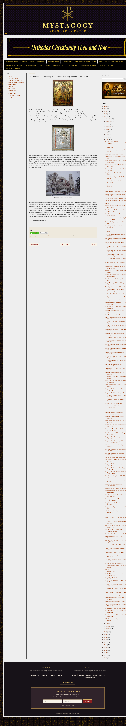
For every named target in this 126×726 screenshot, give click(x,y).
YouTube (52, 675)
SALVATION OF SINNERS (88, 65)
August (108, 129)
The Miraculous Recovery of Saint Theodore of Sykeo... (114, 290)
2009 (105, 658)
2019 (105, 632)
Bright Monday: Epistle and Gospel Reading (114, 334)
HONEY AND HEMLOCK (37, 62)
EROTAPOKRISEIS (53, 62)
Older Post (65, 244)
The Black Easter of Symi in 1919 (114, 410)
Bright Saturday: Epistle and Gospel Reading (115, 243)
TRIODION (11, 89)
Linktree (59, 675)
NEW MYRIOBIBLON (72, 65)
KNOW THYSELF (67, 62)
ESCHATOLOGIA (44, 65)
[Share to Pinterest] (47, 233)
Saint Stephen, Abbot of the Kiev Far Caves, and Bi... (115, 210)
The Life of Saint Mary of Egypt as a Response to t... (115, 545)
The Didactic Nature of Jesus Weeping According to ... (115, 495)
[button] (4, 718)
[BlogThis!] (42, 233)
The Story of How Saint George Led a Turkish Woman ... (115, 259)
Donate (74, 675)
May (107, 137)
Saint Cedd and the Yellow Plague (114, 154)
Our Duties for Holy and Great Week (115, 457)
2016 (105, 640)
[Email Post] (31, 230)
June (107, 134)
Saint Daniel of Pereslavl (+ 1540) (114, 552)
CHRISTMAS (12, 84)
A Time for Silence (110, 515)
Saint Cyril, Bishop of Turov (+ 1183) (115, 189)
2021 (105, 114)
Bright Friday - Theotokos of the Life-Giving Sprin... (115, 267)
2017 (105, 637)
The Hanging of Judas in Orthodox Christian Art (114, 400)
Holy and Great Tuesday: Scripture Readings (114, 453)
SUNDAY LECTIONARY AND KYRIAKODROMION (16, 81)
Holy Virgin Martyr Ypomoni (113, 578)
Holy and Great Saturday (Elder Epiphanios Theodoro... (113, 365)
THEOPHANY (12, 86)
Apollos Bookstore (90, 677)
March (107, 623)
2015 (105, 642)
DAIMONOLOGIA (57, 65)
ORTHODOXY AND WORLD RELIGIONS (111, 62)
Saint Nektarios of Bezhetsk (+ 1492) (115, 601)
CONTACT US (67, 683)
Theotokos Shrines (34, 237)
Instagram (44, 675)
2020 (105, 116)
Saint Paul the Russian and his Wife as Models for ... (115, 598)
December (109, 119)
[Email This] (41, 233)
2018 (105, 634)
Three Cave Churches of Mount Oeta (115, 293)
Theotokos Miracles (86, 235)
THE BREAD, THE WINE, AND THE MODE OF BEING (115, 530)
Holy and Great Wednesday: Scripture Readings (115, 437)
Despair (107, 203)
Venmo (95, 675)
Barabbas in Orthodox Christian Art (114, 403)
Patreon (88, 675)
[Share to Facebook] (46, 233)
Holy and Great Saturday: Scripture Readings (114, 373)
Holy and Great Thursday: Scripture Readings (115, 417)
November (109, 121)
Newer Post (34, 244)
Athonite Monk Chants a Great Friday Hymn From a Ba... (115, 369)
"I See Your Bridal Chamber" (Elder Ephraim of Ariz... (114, 429)
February (108, 626)
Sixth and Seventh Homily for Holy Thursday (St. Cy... (114, 406)
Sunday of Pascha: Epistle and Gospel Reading (115, 344)
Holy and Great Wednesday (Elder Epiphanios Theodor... (114, 441)
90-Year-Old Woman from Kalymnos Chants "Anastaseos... (115, 263)
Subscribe (81, 675)
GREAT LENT (12, 91)
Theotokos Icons (78, 235)
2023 (105, 109)
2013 (105, 647)
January (108, 628)
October (108, 124)
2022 (105, 111)
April (107, 139)
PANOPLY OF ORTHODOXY (14, 65)
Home (94, 244)
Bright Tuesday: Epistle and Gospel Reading (114, 311)
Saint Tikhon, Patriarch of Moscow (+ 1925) (115, 549)
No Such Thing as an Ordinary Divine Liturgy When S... (115, 574)
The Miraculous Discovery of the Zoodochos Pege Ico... (114, 255)
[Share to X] (44, 233)
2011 (105, 652)
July (107, 132)
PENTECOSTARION (14, 95)
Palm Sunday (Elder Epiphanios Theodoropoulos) (113, 484)
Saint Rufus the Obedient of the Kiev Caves (115, 537)
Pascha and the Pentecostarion (66, 235)
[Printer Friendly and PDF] (34, 233)
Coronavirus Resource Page (112, 595)
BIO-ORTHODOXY (31, 65)
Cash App (102, 675)
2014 (105, 645)
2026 (105, 106)
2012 (105, 650)
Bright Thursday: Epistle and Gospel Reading (115, 283)
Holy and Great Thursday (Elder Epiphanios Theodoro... (114, 413)
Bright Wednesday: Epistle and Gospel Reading (115, 296)
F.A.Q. (10, 97)
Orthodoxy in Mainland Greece (51, 235)
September (109, 126)
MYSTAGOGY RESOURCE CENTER (16, 62)
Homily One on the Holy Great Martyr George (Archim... (115, 275)
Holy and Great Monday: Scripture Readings (114, 464)
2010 (105, 655)
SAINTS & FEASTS (13, 78)
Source (30, 220)
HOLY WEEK (12, 93)
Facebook (33, 675)
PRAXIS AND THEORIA (106, 65)
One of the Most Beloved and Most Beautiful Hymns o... (114, 352)
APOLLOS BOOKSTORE (13, 68)
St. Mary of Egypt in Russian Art (114, 563)
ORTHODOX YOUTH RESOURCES (85, 62)
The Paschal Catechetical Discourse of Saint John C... (115, 340)
